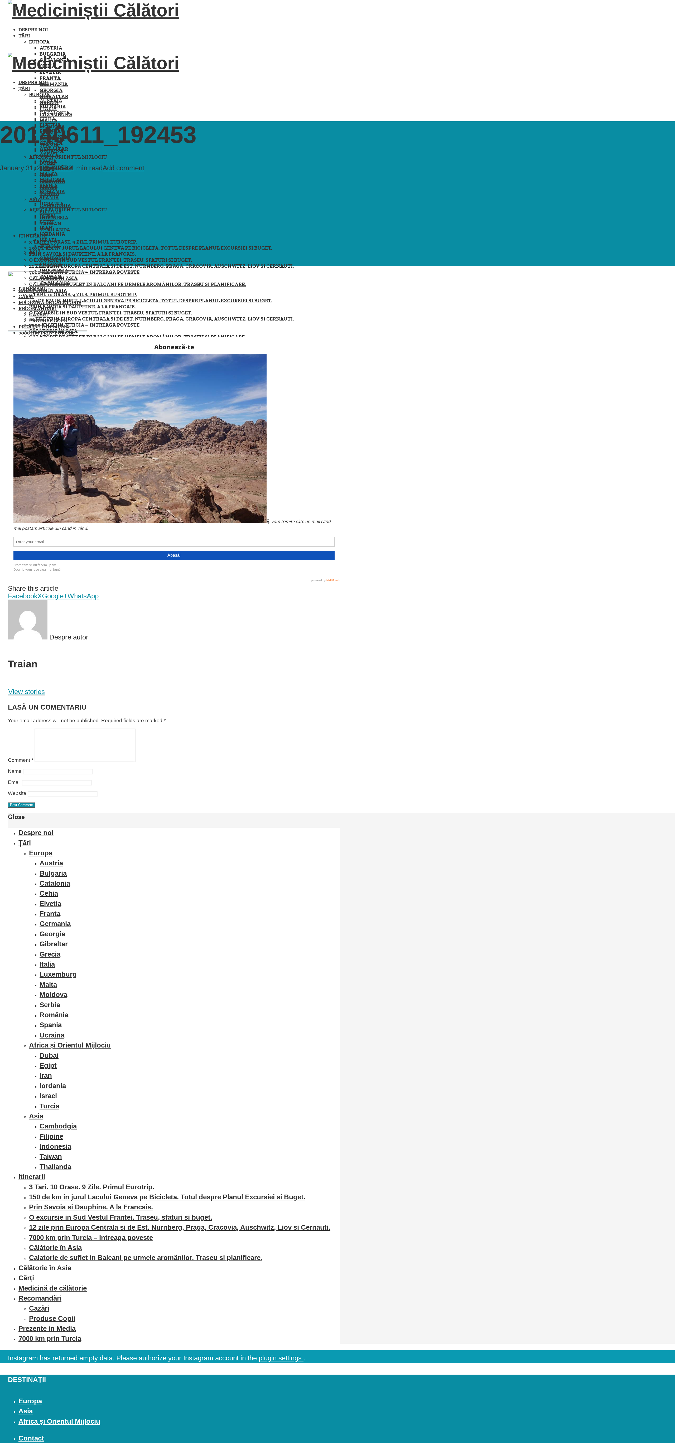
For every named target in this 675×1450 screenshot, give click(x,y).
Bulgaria (53, 107)
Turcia (49, 246)
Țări (24, 36)
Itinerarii (32, 236)
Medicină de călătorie (52, 1288)
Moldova (52, 179)
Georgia (51, 90)
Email (14, 782)
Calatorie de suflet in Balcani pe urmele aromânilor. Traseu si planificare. (137, 284)
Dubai (48, 216)
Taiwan (51, 1156)
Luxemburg (58, 974)
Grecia (49, 155)
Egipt (47, 222)
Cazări (39, 1308)
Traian (61, 168)
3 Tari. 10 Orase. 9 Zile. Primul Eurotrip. (83, 242)
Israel (48, 240)
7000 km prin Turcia (49, 1338)
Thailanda (55, 230)
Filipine (50, 264)
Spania (49, 198)
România (52, 191)
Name (15, 771)
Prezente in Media (47, 1328)
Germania (54, 84)
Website (17, 793)
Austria (51, 48)
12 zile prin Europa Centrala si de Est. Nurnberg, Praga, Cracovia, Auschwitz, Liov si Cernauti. (161, 266)
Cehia (47, 119)
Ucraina (52, 204)
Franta (50, 78)
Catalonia (55, 113)
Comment (20, 760)
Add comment (123, 168)
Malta (48, 173)
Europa (39, 42)
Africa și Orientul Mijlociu (68, 157)
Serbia (48, 185)
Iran (46, 228)
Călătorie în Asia (55, 1247)
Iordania (52, 234)
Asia (35, 252)
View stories (26, 691)
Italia (48, 161)
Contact (31, 1438)
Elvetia (50, 903)
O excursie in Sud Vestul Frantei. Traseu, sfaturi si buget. (110, 260)
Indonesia (54, 270)
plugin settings (281, 1358)
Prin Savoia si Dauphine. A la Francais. (82, 254)
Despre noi (33, 30)
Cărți (26, 1278)
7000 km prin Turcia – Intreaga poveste (91, 1237)
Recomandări (39, 1298)
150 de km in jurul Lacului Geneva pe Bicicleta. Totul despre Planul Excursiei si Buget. (150, 248)
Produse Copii (52, 1318)
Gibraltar (54, 96)
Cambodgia (55, 258)
